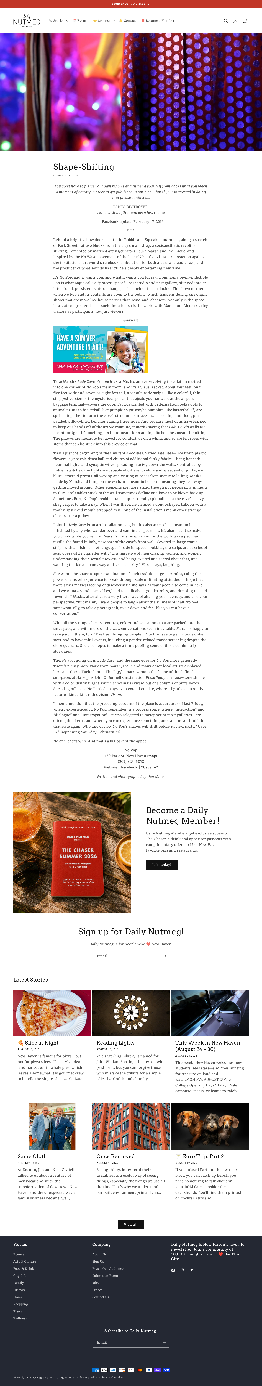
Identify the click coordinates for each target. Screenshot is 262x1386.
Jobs (95, 1283)
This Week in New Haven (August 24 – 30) (207, 1046)
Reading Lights (116, 1043)
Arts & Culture (24, 1261)
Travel (18, 1311)
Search (97, 1290)
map (152, 756)
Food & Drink (23, 1269)
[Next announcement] (248, 4)
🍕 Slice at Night (38, 1043)
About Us (99, 1254)
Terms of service (112, 1377)
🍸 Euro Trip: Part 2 (199, 1156)
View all (131, 1225)
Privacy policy (89, 1377)
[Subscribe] (164, 956)
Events (18, 1254)
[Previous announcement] (14, 4)
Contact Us (100, 1297)
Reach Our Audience (108, 1269)
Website (110, 767)
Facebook (129, 767)
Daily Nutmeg (33, 1377)
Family (18, 1283)
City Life (19, 1276)
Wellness (20, 1318)
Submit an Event (105, 1276)
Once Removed (116, 1156)
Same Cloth (32, 1156)
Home (18, 1297)
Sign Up (98, 1261)
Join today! (161, 865)
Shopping (20, 1304)
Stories (20, 1244)
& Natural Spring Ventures (59, 1377)
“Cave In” (149, 767)
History (19, 1290)
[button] (58, 20)
